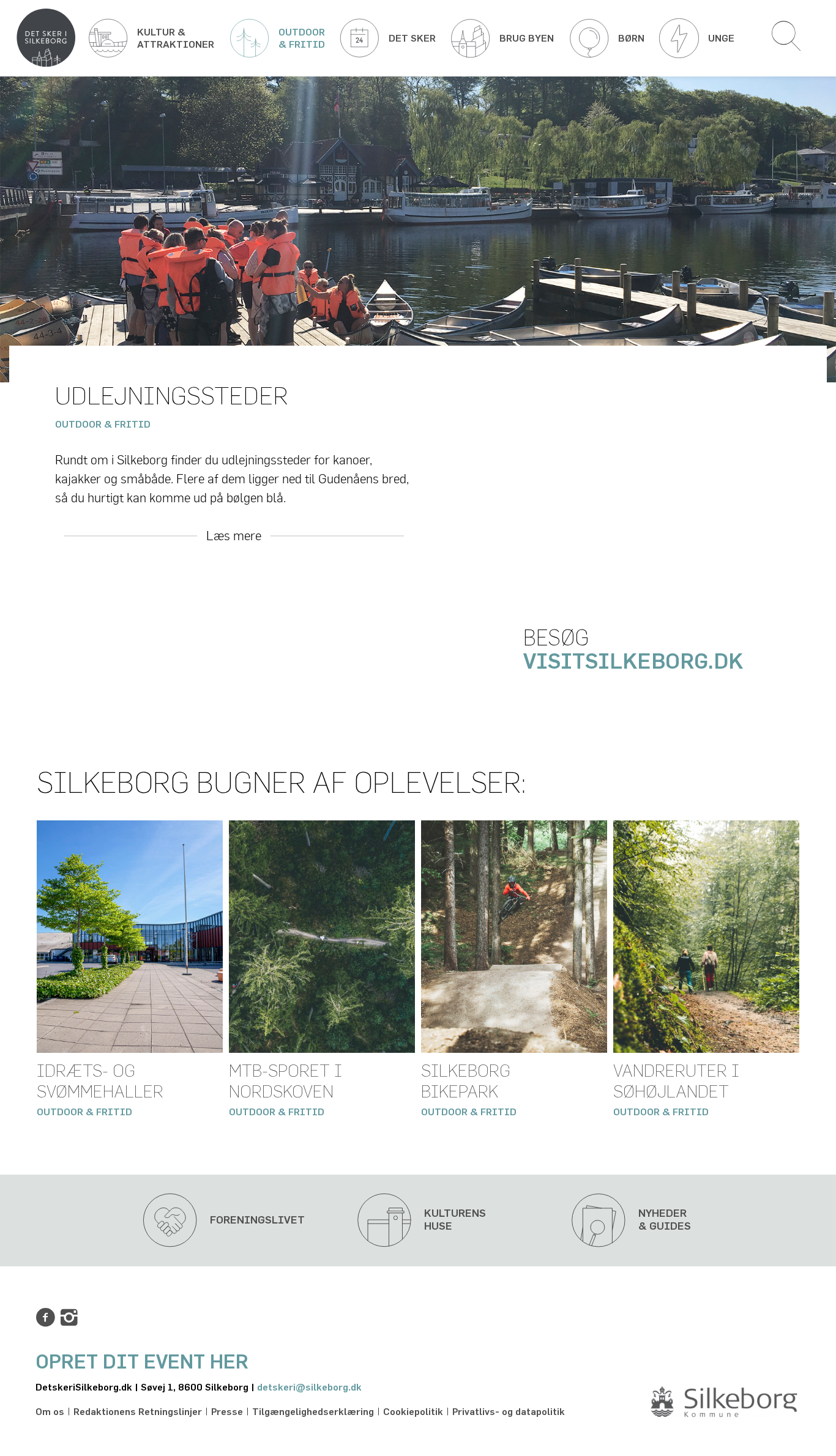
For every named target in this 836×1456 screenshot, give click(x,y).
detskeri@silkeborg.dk (309, 1387)
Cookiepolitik (413, 1412)
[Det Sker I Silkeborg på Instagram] (69, 1317)
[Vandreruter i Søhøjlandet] (706, 936)
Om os (49, 1412)
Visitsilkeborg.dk (635, 662)
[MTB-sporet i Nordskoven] (322, 936)
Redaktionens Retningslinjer (137, 1412)
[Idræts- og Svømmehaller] (130, 936)
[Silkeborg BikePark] (514, 936)
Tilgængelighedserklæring (313, 1412)
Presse (227, 1412)
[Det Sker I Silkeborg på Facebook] (45, 1317)
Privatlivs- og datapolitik (508, 1412)
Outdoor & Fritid (103, 424)
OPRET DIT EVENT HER (141, 1362)
